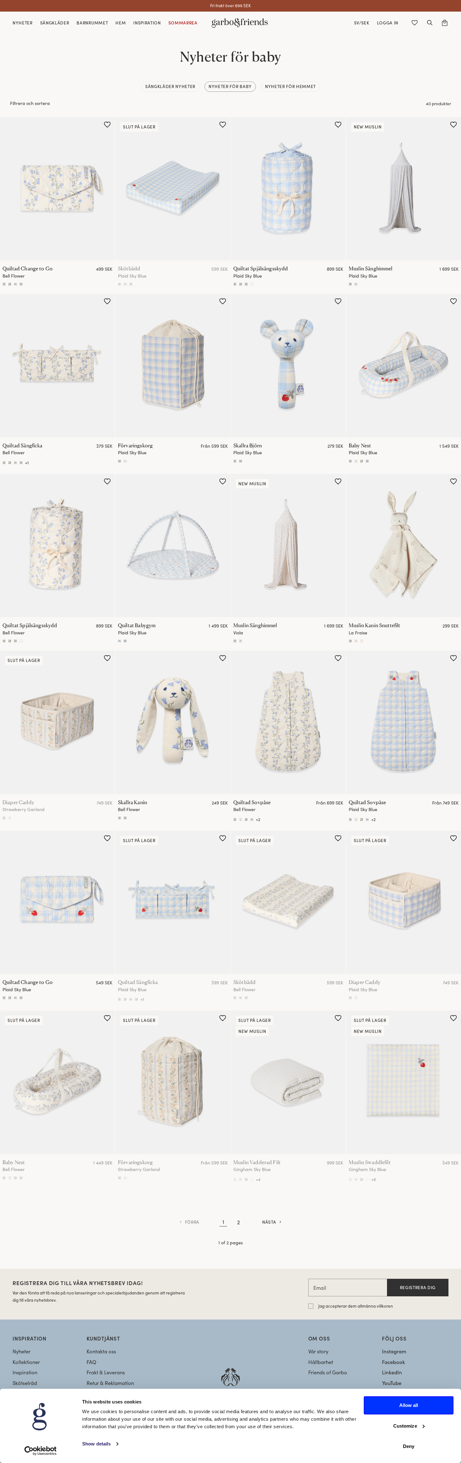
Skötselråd (25, 1382)
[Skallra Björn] (288, 365)
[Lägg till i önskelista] (107, 124)
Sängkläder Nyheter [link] (170, 86)
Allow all (408, 1405)
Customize (405, 1426)
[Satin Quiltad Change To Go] (9, 284)
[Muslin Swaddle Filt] (361, 1179)
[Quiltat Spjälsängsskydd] (288, 189)
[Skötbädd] (172, 189)
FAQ (91, 1361)
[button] (429, 23)
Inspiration (25, 1372)
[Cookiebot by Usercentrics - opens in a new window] (40, 1450)
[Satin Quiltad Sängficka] (9, 462)
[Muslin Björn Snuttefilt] (350, 641)
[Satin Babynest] (356, 461)
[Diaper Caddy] (57, 722)
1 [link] (223, 1222)
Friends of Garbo (327, 1372)
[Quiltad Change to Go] (57, 189)
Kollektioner (26, 1361)
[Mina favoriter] (414, 23)
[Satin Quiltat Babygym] (119, 641)
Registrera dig (418, 1287)
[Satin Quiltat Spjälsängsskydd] (240, 284)
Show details (96, 1443)
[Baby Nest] (403, 365)
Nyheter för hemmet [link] (290, 86)
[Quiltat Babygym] (172, 545)
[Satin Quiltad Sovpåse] (240, 819)
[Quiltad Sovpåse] (288, 722)
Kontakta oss (101, 1351)
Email (319, 1287)
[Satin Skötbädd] (125, 284)
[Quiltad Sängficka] (57, 365)
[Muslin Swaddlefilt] (403, 1082)
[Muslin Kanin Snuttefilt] (403, 545)
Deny (408, 1446)
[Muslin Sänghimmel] (403, 189)
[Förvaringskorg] (172, 365)
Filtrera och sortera (30, 103)
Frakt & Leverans (106, 1372)
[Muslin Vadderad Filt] (288, 1082)
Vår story (318, 1351)
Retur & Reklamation (110, 1382)
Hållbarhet (320, 1361)
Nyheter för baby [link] (230, 86)
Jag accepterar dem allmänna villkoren (355, 1306)
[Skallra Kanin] (235, 461)
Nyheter (21, 1351)
